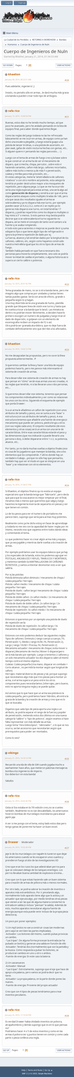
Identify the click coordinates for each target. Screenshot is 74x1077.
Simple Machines (45, 1074)
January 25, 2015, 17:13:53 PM (18, 1015)
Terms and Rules (35, 1070)
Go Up (6, 1050)
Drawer (13, 842)
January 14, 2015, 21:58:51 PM (18, 484)
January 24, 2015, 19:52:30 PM (18, 847)
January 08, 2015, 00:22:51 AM (18, 79)
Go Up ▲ (49, 1070)
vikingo (13, 753)
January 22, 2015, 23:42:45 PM (18, 801)
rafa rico (14, 111)
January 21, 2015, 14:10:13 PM (18, 758)
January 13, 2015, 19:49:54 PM (18, 116)
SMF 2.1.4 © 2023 (29, 1074)
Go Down (8, 65)
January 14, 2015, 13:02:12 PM (18, 349)
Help (24, 1070)
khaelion (14, 74)
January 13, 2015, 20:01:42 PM (18, 283)
